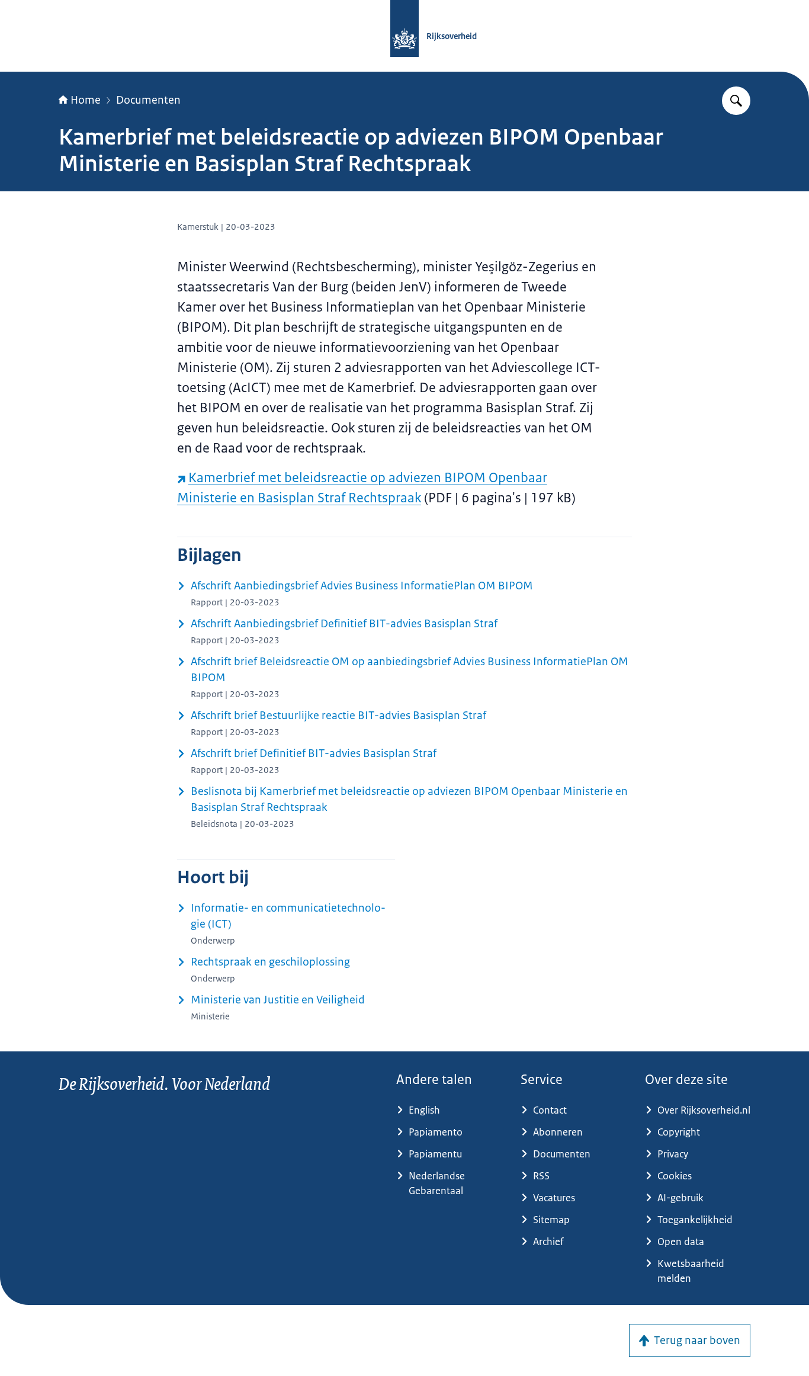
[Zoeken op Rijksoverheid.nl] (736, 100)
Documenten (148, 100)
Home (85, 100)
